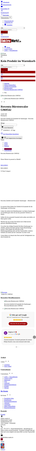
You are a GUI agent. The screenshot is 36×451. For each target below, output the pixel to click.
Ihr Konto (4, 391)
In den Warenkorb (7, 127)
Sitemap (6, 388)
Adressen (6, 403)
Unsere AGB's (8, 49)
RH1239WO (4, 165)
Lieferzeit (6, 383)
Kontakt (6, 386)
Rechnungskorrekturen (10, 401)
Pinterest (6, 146)
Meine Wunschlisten (9, 406)
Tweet (6, 144)
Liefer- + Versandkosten (10, 50)
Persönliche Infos (9, 398)
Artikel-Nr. (4, 294)
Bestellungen (7, 400)
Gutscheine (7, 404)
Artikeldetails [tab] (8, 150)
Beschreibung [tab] (8, 149)
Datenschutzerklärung (10, 384)
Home (7, 47)
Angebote (7, 365)
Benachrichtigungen (9, 408)
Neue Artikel (7, 366)
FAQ (5, 381)
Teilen (6, 143)
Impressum (7, 380)
